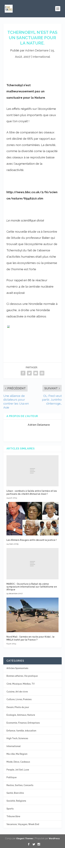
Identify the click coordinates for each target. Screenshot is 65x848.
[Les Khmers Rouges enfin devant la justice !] (32, 518)
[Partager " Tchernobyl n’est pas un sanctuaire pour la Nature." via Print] (42, 373)
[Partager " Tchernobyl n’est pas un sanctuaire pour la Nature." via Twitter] (29, 373)
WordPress (54, 838)
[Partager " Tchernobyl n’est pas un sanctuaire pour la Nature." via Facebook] (23, 373)
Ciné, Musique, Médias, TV (20, 684)
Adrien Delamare (37, 50)
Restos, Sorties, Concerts (19, 785)
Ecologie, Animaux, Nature (20, 715)
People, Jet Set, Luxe (17, 769)
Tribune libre (13, 816)
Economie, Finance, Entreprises (23, 723)
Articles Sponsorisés (17, 668)
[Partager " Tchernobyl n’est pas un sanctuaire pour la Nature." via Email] (35, 373)
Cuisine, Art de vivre (17, 691)
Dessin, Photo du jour (17, 707)
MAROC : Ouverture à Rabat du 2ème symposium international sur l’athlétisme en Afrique (31, 587)
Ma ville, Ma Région (16, 754)
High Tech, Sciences (17, 738)
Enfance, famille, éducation (21, 730)
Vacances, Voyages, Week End (22, 824)
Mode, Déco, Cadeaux (18, 762)
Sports (10, 808)
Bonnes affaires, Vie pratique (22, 676)
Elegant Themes (24, 838)
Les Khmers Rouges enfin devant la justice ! (31, 540)
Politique (11, 777)
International (41, 56)
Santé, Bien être (15, 793)
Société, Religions (16, 801)
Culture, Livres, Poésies (19, 699)
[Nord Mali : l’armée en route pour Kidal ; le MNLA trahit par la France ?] (32, 615)
